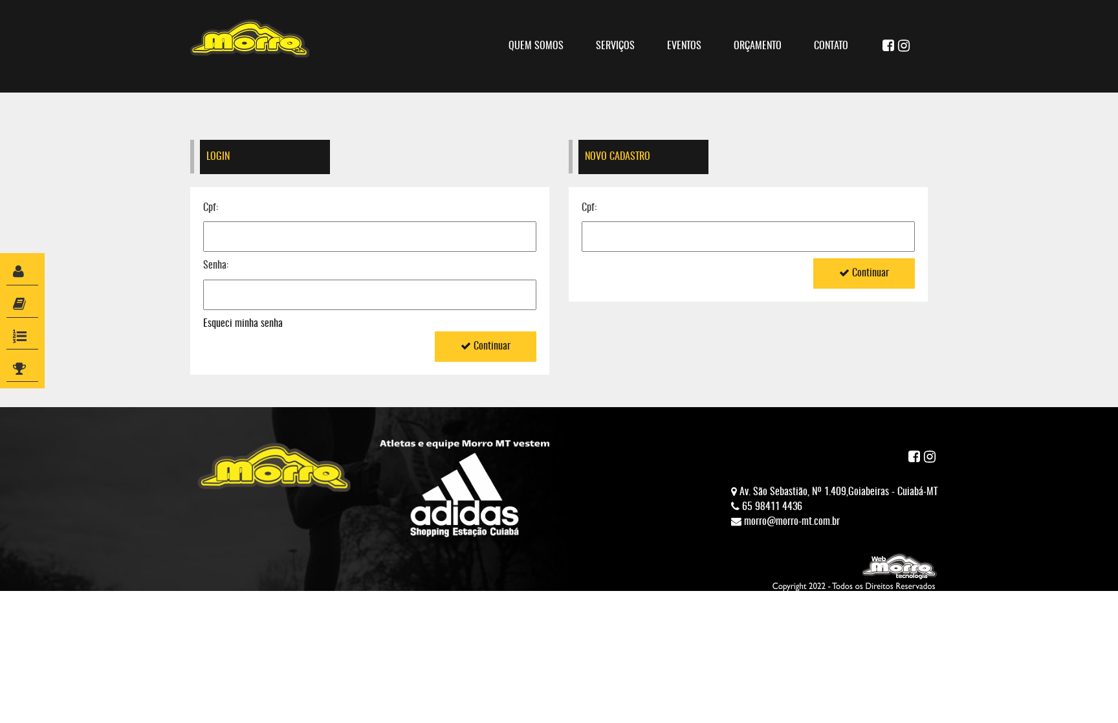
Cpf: (210, 208)
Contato (831, 46)
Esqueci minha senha (243, 323)
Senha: (215, 265)
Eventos (684, 46)
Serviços (615, 46)
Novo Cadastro (617, 156)
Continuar (490, 346)
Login (218, 156)
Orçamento (758, 46)
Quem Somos (536, 46)
